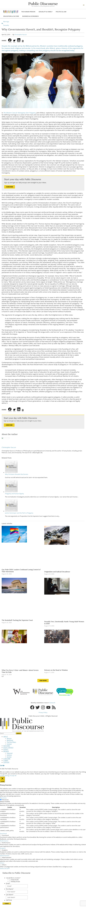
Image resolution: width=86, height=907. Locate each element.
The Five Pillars (11, 742)
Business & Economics (30, 16)
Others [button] (2, 863)
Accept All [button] (13, 776)
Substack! (52, 703)
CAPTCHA (9, 900)
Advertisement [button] (4, 856)
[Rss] (54, 707)
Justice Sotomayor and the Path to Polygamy (19, 513)
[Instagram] (43, 707)
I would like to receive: (13, 878)
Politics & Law (61, 12)
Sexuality (6, 25)
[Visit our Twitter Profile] (2, 765)
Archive (9, 757)
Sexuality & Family (45, 12)
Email (8, 883)
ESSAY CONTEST (8, 748)
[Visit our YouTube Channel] (3, 765)
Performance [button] (4, 841)
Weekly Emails (15, 881)
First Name (10, 889)
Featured (9, 753)
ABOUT (5, 737)
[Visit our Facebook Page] (0, 765)
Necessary (5, 800)
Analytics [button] (3, 848)
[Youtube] (48, 707)
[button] (10, 40)
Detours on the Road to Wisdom (56, 670)
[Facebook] (32, 707)
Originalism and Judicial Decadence (57, 572)
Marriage (6, 22)
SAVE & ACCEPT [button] (5, 868)
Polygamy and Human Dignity (14, 494)
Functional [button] (3, 833)
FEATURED (6, 746)
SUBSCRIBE (6, 759)
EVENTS (5, 749)
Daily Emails (15, 880)
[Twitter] (38, 707)
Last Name (9, 895)
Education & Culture (11, 16)
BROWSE (6, 751)
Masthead (10, 740)
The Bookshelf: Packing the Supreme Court (17, 620)
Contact (9, 744)
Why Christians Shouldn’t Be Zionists (16, 474)
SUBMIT (5, 760)
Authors (9, 755)
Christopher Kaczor (20, 34)
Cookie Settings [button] (5, 776)
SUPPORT (6, 762)
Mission (9, 738)
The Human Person (28, 12)
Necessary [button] (3, 798)
